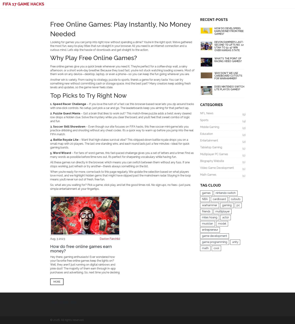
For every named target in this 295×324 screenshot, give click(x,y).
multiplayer (222, 211)
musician (207, 223)
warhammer (209, 205)
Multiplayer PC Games (222, 155)
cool (216, 248)
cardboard (219, 199)
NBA (205, 199)
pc (238, 205)
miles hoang (209, 217)
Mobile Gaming (222, 127)
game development (214, 235)
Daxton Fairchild (110, 238)
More (56, 281)
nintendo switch (226, 193)
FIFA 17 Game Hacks (23, 4)
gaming (227, 205)
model (222, 223)
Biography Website (222, 161)
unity (235, 242)
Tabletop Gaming (222, 148)
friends (206, 211)
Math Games (222, 175)
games (206, 193)
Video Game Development (222, 168)
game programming (214, 242)
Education (222, 134)
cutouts (236, 199)
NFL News (222, 114)
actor (225, 217)
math (205, 248)
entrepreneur (210, 229)
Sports (222, 120)
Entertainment (222, 141)
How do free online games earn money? (81, 248)
